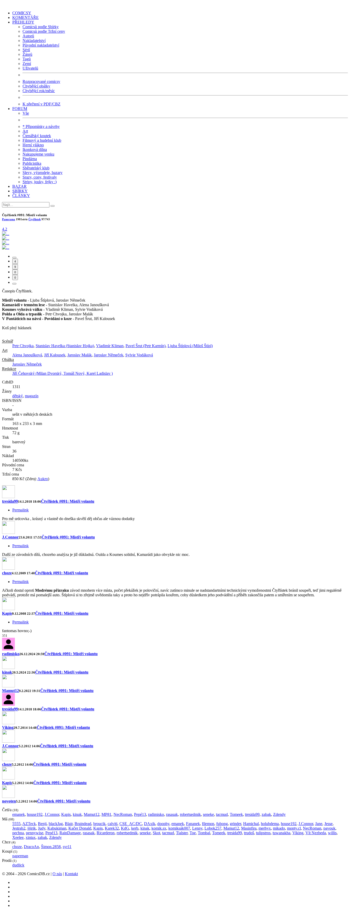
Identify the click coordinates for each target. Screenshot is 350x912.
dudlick (18, 865)
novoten (9, 801)
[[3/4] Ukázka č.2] (5, 243)
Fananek (193, 823)
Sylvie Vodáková (139, 355)
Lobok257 (212, 828)
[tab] (14, 257)
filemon (208, 823)
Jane (318, 823)
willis (332, 833)
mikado (279, 828)
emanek (18, 814)
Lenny (197, 828)
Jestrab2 (18, 828)
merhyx (265, 828)
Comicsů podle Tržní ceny (44, 31)
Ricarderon (106, 833)
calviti (112, 823)
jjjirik (31, 828)
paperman (20, 856)
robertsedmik (190, 814)
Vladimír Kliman (109, 346)
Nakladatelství (34, 40)
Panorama (8, 219)
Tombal (204, 833)
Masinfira (248, 828)
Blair (69, 823)
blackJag (56, 823)
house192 (35, 814)
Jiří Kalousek (54, 355)
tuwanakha (281, 833)
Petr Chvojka (23, 346)
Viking (8, 727)
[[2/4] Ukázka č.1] (5, 238)
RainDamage (70, 833)
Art (25, 131)
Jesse (328, 823)
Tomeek (236, 814)
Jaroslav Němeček (108, 355)
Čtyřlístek (34, 219)
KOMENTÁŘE (25, 17)
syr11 (67, 846)
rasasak (172, 814)
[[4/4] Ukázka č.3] (5, 247)
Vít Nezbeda (315, 833)
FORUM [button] (19, 108)
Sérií (26, 50)
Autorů (28, 36)
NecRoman (123, 814)
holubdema (270, 823)
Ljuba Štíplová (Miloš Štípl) (190, 346)
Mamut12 (10, 690)
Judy (41, 828)
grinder (235, 823)
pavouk (329, 828)
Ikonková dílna (35, 149)
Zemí (27, 63)
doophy (163, 823)
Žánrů (27, 54)
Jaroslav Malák (79, 355)
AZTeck (29, 823)
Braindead (83, 823)
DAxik (149, 823)
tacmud (222, 814)
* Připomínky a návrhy (41, 126)
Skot (156, 833)
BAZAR (19, 186)
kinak (7, 672)
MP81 (106, 814)
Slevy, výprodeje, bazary (43, 172)
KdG (125, 828)
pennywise (34, 833)
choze (7, 573)
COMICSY (21, 13)
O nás (57, 874)
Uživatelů (30, 68)
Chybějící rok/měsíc (39, 91)
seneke (208, 814)
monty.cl (294, 828)
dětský (17, 396)
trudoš (249, 833)
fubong (222, 823)
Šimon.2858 (51, 846)
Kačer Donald (79, 828)
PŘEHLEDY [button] (23, 22)
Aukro (42, 479)
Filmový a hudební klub (42, 140)
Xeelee (18, 837)
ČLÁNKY (21, 195)
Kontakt (71, 874)
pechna (18, 833)
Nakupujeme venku (38, 154)
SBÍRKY (20, 191)
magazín (31, 396)
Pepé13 (140, 814)
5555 (16, 823)
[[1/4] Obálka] (5, 234)
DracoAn (31, 846)
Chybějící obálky (36, 86)
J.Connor (10, 537)
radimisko (10, 654)
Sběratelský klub (36, 168)
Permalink (20, 510)
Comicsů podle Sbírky (41, 27)
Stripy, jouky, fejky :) (40, 182)
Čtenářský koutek (37, 136)
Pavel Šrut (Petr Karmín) (146, 346)
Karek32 (112, 828)
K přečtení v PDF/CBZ (41, 104)
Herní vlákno (33, 145)
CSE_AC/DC (130, 823)
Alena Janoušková (27, 355)
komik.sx (158, 828)
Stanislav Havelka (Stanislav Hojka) (65, 346)
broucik (99, 823)
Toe (193, 833)
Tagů (27, 59)
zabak (266, 814)
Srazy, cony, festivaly (40, 177)
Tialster (182, 833)
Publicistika (32, 163)
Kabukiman (56, 828)
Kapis (7, 613)
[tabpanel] (175, 559)
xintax (31, 837)
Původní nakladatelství (41, 45)
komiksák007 (179, 828)
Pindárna (30, 159)
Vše (26, 113)
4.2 (4, 229)
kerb (134, 828)
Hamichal (251, 823)
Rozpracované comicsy (41, 81)
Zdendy (279, 814)
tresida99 (10, 501)
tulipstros (263, 833)
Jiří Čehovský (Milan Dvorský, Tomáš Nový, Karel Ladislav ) (62, 373)
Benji (42, 823)
